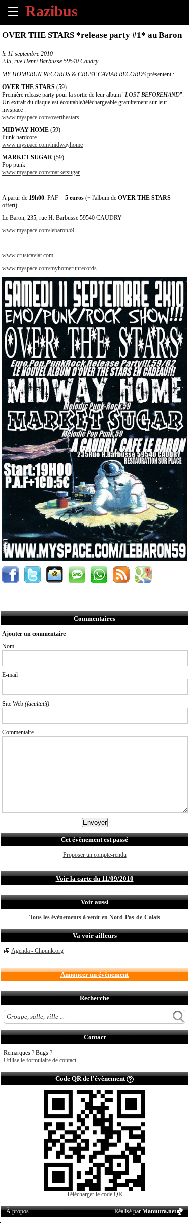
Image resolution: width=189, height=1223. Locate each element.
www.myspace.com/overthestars (40, 117)
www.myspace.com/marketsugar (41, 172)
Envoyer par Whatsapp (99, 574)
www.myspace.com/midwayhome (42, 144)
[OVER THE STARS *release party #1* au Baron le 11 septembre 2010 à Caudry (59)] (94, 559)
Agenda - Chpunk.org (37, 950)
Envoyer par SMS (77, 574)
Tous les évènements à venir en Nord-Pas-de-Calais (94, 917)
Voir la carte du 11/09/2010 (95, 878)
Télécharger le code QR (94, 1194)
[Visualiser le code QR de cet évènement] (94, 1188)
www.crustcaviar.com (27, 255)
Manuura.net (159, 1211)
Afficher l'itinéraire (143, 574)
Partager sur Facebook (10, 574)
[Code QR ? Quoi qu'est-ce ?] (130, 1078)
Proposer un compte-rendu (95, 854)
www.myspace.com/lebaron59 (38, 230)
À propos (17, 1211)
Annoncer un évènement (94, 974)
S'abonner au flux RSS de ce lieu (121, 574)
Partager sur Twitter (32, 574)
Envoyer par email (54, 574)
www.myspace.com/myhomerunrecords (49, 268)
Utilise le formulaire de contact (40, 1060)
